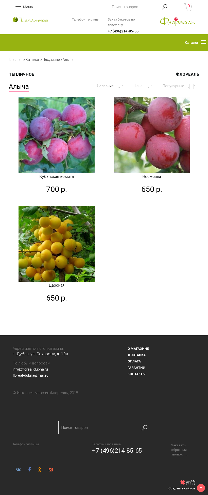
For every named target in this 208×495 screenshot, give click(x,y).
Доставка (137, 355)
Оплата (134, 361)
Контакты (137, 374)
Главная (16, 60)
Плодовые (51, 60)
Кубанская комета (56, 176)
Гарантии (136, 368)
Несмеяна (151, 176)
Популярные (173, 86)
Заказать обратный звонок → (179, 449)
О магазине (138, 349)
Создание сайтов (181, 488)
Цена (138, 86)
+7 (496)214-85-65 (123, 31)
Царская (56, 285)
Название (105, 86)
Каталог (33, 60)
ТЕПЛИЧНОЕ (21, 74)
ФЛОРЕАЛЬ (187, 74)
